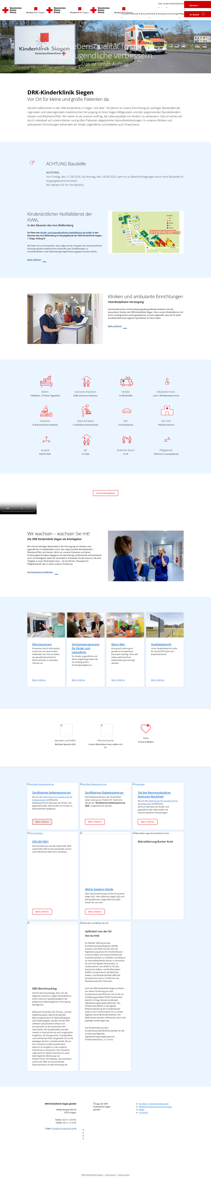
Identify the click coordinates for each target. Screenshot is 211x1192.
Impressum (110, 1175)
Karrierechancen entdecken (40, 572)
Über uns (162, 3)
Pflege (181, 13)
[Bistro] (125, 624)
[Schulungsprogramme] (86, 624)
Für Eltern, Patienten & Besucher (135, 13)
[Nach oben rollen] (206, 1187)
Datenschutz (124, 1175)
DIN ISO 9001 (40, 841)
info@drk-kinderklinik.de (63, 1128)
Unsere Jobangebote (105, 493)
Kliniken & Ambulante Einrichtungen (164, 13)
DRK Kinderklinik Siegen (92, 1175)
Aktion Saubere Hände (99, 889)
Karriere (169, 3)
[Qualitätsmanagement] (165, 624)
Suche (181, 3)
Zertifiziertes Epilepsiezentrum (51, 792)
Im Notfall (194, 14)
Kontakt (176, 3)
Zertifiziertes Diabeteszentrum (104, 792)
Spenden (194, 5)
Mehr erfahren (34, 259)
